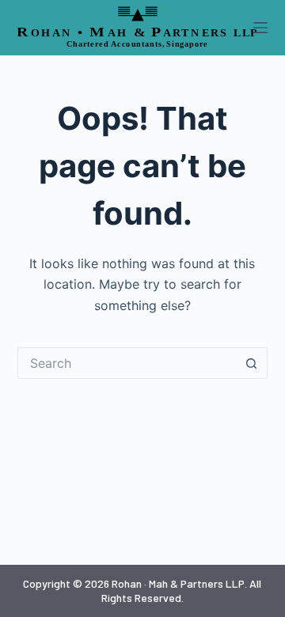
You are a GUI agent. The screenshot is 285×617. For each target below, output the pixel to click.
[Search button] (252, 363)
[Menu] (260, 28)
